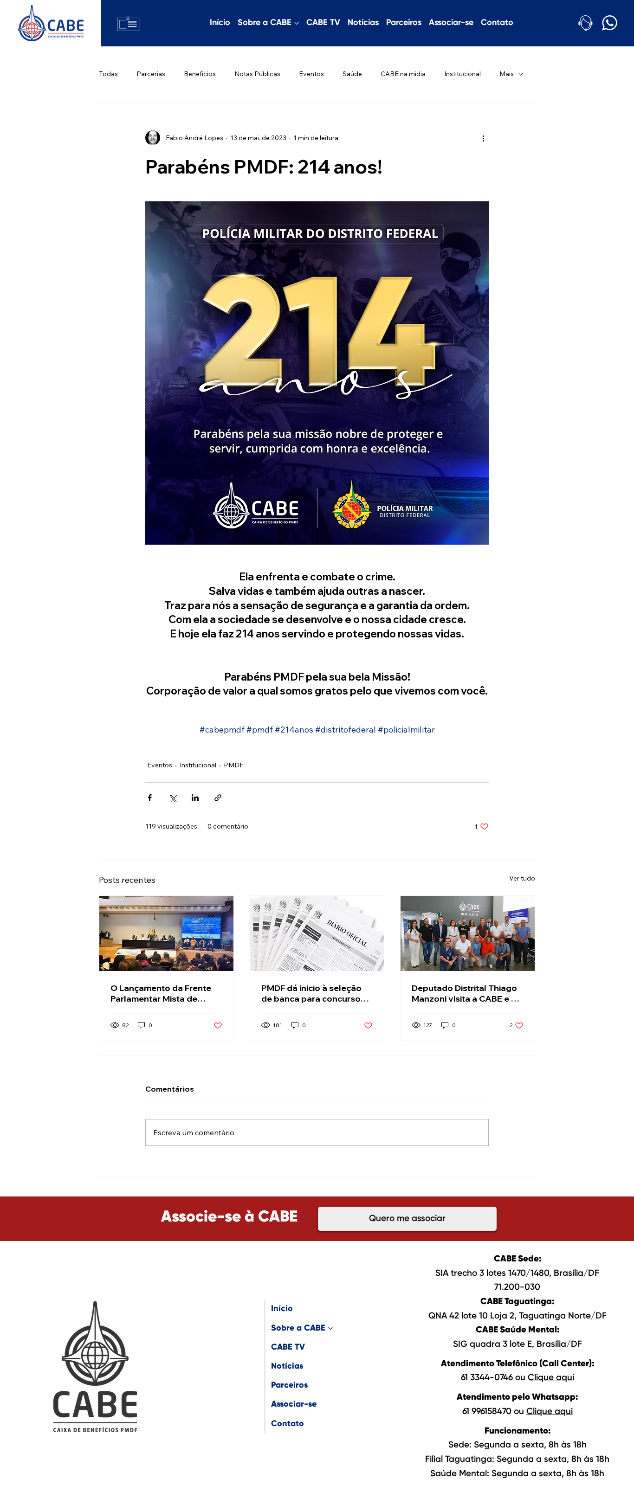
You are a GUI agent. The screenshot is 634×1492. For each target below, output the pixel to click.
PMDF (233, 765)
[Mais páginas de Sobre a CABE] (296, 23)
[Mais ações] (483, 137)
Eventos (311, 74)
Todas (108, 74)
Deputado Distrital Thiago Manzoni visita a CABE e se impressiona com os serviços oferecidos (466, 993)
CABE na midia (403, 74)
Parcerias (150, 74)
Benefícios (200, 74)
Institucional (462, 74)
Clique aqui (551, 1377)
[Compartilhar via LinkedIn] (195, 797)
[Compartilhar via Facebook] (149, 797)
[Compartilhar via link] (217, 797)
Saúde (352, 74)
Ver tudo (522, 878)
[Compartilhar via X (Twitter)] (172, 797)
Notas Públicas (257, 74)
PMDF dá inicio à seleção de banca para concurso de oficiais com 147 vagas (313, 993)
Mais (506, 74)
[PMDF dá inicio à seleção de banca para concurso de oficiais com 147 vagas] (317, 933)
